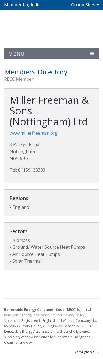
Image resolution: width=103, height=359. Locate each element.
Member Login (20, 5)
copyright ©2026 (87, 352)
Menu (16, 53)
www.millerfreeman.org (34, 133)
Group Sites (83, 5)
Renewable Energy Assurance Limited (33, 315)
